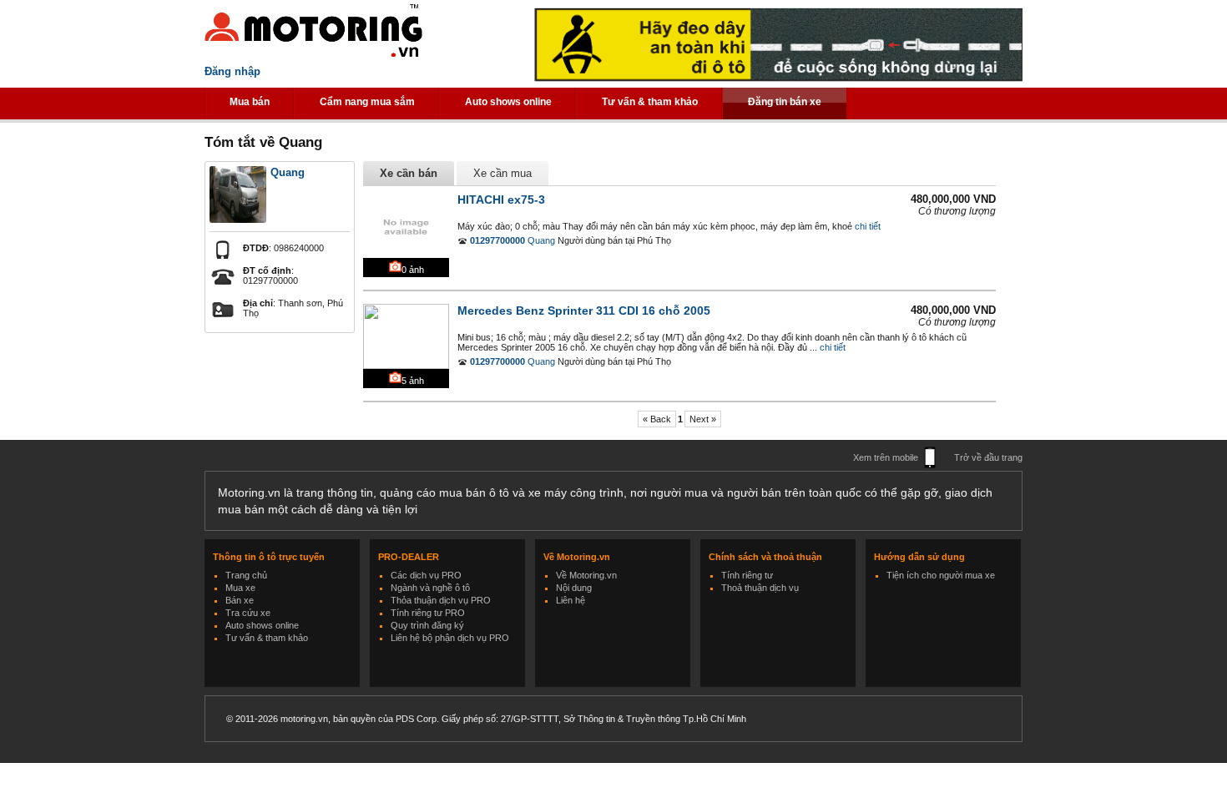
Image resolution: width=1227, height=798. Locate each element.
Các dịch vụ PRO (426, 575)
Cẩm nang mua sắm (367, 102)
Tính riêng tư (747, 575)
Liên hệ (570, 600)
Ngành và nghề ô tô (430, 588)
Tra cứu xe (247, 613)
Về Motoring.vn (586, 575)
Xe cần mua (502, 173)
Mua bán (250, 102)
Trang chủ (246, 575)
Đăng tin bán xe (784, 102)
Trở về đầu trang (988, 457)
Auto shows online (508, 102)
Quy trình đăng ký (427, 625)
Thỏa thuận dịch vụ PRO (441, 600)
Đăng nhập (232, 71)
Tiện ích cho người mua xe (940, 575)
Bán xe (239, 600)
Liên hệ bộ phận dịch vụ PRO (450, 638)
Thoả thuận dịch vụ (760, 588)
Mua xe (240, 588)
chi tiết (868, 226)
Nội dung (574, 588)
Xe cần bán (408, 173)
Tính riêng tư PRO (428, 613)
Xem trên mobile (885, 457)
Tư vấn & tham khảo (650, 102)
